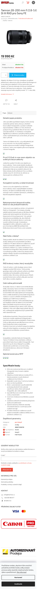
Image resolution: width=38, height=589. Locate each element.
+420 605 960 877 (9, 498)
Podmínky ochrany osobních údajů (11, 485)
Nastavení (18, 577)
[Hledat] (23, 3)
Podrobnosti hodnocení (25, 19)
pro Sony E (18, 422)
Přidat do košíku (19, 75)
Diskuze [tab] (10, 113)
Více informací (21, 572)
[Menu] (33, 3)
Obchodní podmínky (7, 482)
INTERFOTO (7, 501)
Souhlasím (18, 584)
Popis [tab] (4, 113)
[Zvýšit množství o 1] (8, 74)
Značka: (7, 21)
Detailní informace (6, 94)
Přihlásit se (7, 470)
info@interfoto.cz (9, 495)
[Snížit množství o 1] (8, 76)
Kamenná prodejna (6, 479)
